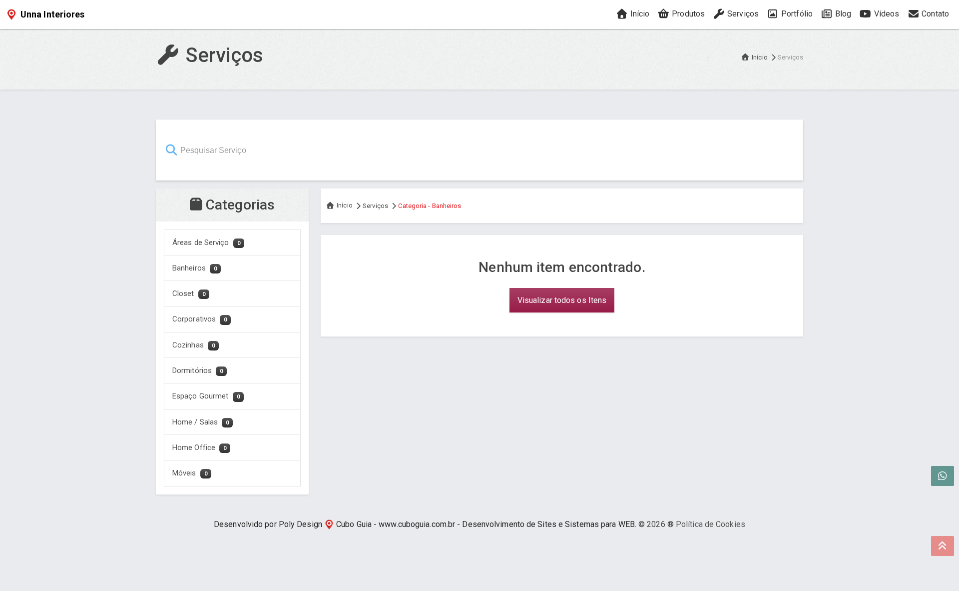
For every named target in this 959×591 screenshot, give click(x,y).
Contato (934, 13)
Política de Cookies (710, 524)
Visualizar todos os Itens (562, 300)
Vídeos (885, 13)
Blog (842, 13)
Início (638, 13)
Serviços (742, 13)
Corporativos (199, 319)
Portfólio (796, 13)
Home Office (199, 447)
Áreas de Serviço (206, 242)
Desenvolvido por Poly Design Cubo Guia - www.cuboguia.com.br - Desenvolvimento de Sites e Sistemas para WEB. (425, 524)
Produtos (687, 13)
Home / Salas (200, 422)
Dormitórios (197, 370)
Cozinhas (193, 345)
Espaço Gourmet (206, 396)
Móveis (189, 473)
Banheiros (194, 268)
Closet (188, 293)
